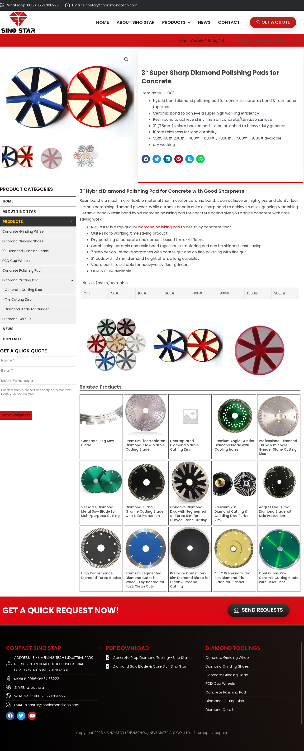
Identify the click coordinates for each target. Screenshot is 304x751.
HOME (102, 22)
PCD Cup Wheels (16, 260)
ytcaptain (219, 732)
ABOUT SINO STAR (136, 22)
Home (184, 40)
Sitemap (201, 732)
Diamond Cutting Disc (20, 280)
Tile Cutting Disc (18, 299)
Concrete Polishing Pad (207, 40)
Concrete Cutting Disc (23, 289)
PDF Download (127, 648)
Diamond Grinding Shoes (22, 241)
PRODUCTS (173, 22)
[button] (126, 59)
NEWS (204, 22)
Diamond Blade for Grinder (27, 309)
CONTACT (229, 22)
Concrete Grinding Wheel (23, 231)
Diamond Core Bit (17, 319)
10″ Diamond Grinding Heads (25, 251)
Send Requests (16, 415)
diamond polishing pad (158, 227)
